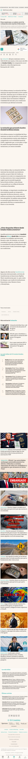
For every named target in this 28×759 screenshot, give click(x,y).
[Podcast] (24, 723)
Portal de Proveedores (12, 732)
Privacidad (14, 741)
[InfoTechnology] (14, 726)
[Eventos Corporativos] (12, 724)
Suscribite (22, 729)
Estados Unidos (16, 311)
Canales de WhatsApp (13, 729)
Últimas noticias (4, 7)
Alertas (20, 757)
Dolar (8, 757)
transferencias (19, 272)
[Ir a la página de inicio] (14, 720)
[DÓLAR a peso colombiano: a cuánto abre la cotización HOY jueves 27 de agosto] (5, 336)
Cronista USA (4, 16)
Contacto (6, 729)
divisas (9, 311)
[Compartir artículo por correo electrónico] (13, 54)
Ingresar (25, 757)
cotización (5, 59)
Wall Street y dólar (13, 7)
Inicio (14, 757)
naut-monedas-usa (5, 314)
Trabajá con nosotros (23, 732)
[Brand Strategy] (18, 724)
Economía (21, 7)
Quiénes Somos (4, 732)
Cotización (20, 16)
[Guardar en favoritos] (2, 49)
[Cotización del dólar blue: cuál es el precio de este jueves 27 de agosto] (5, 327)
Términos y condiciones (14, 739)
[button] (25, 643)
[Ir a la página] (1, 10)
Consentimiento (14, 743)
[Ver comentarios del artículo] (15, 54)
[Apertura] (4, 724)
